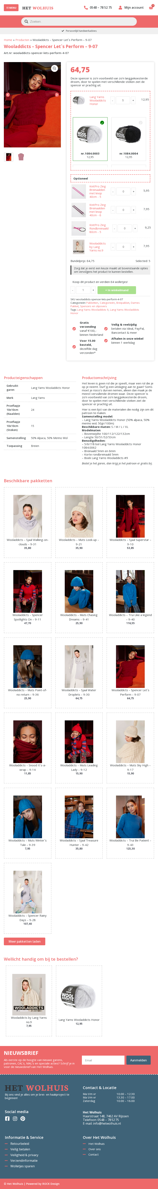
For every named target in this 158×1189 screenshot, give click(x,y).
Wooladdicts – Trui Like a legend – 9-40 (130, 617)
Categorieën (107, 302)
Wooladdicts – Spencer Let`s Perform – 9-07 (130, 692)
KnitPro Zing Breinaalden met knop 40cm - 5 (97, 191)
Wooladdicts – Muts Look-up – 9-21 (79, 542)
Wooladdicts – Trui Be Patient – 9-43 (130, 842)
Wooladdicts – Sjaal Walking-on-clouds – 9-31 (28, 542)
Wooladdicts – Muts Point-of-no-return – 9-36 (27, 692)
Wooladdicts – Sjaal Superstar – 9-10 (130, 542)
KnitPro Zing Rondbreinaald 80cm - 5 (98, 228)
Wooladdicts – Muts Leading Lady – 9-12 (79, 767)
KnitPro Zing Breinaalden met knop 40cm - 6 (97, 210)
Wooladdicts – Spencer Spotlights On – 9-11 (28, 617)
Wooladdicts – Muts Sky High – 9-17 (130, 767)
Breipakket (122, 302)
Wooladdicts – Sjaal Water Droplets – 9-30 (79, 692)
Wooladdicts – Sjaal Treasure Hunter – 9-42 (79, 842)
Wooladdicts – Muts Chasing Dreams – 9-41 (78, 617)
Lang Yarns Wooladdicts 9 (92, 309)
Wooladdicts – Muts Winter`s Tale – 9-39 (27, 842)
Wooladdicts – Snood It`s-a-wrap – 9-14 (27, 767)
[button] (54, 68)
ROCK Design (51, 1184)
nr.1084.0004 (128, 153)
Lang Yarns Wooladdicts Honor (98, 100)
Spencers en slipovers (93, 306)
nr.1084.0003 (90, 153)
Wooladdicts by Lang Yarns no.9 (97, 246)
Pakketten (92, 302)
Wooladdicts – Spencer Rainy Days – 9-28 (27, 918)
